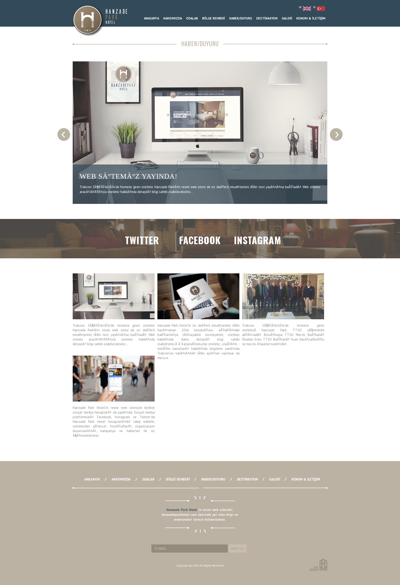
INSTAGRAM (257, 240)
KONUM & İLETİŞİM (310, 18)
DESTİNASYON (267, 18)
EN (300, 7)
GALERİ (287, 18)
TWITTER (142, 240)
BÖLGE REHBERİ (213, 18)
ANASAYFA (151, 18)
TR (314, 7)
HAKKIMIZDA (172, 18)
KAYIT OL (237, 549)
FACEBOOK (200, 240)
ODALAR (192, 18)
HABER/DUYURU (240, 18)
